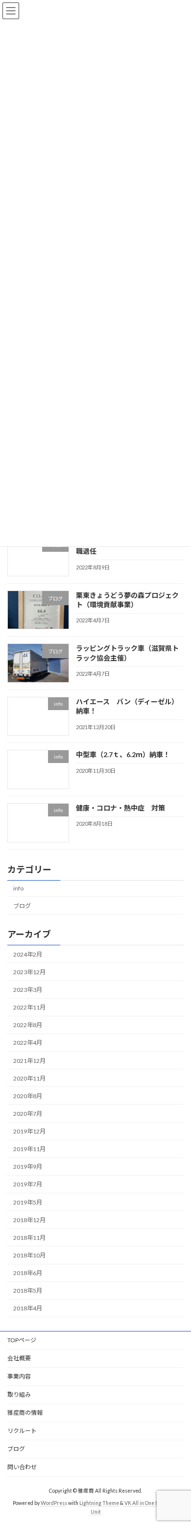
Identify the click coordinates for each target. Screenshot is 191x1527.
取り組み (19, 1394)
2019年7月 (27, 1184)
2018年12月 (29, 1220)
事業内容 (19, 1376)
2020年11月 (29, 1078)
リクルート (22, 1430)
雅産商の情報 (25, 1412)
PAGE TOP (176, 1471)
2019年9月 (27, 1167)
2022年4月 (27, 1043)
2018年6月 (27, 1273)
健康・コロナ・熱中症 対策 (120, 808)
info (18, 888)
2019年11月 (29, 1149)
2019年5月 (27, 1202)
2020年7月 (27, 1113)
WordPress (54, 1503)
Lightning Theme (99, 1503)
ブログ (22, 906)
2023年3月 (27, 989)
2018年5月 (27, 1291)
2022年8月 (27, 1025)
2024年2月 (27, 954)
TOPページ (21, 1340)
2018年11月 (29, 1237)
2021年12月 (29, 1060)
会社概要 (19, 1358)
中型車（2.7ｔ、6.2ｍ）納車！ (123, 755)
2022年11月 (29, 1007)
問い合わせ (22, 1467)
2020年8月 (27, 1096)
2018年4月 (27, 1308)
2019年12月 (29, 1131)
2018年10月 (29, 1255)
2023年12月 (29, 972)
